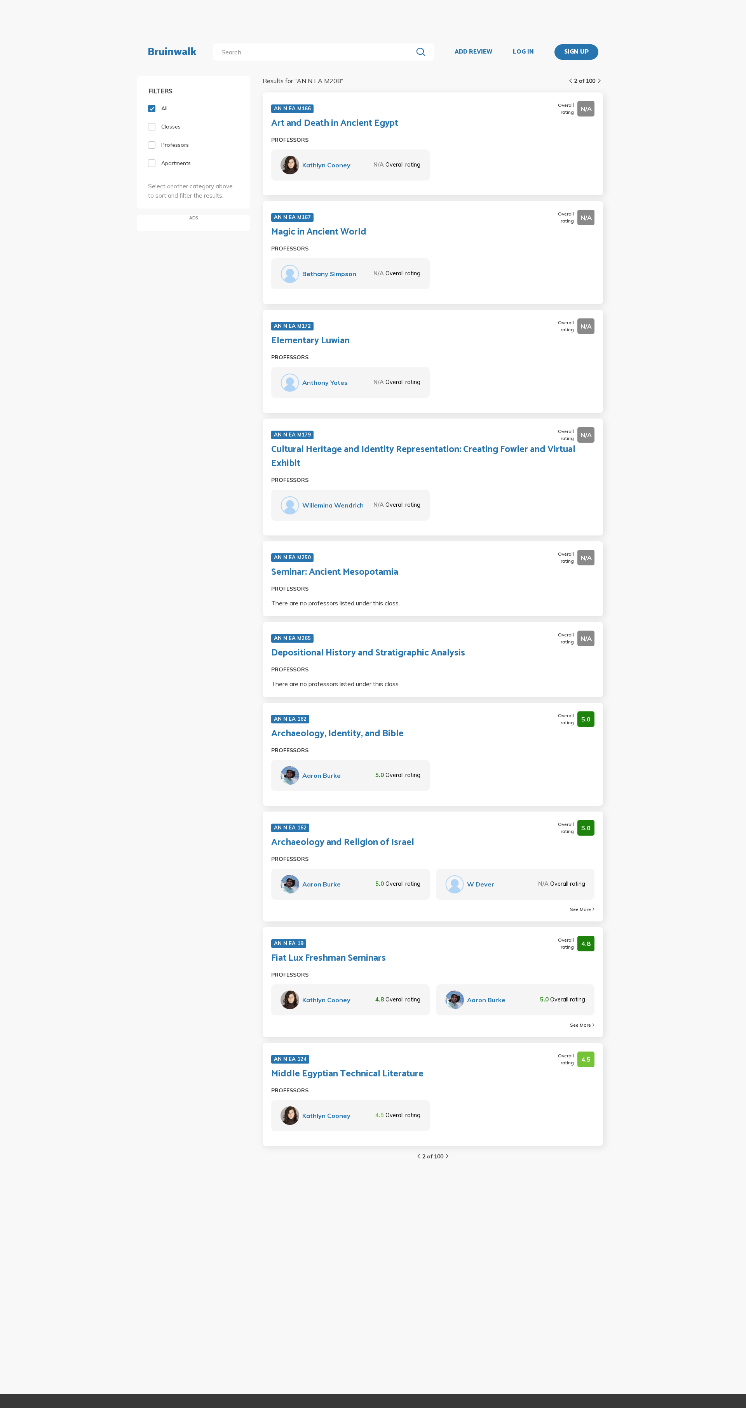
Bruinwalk (172, 52)
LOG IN (523, 52)
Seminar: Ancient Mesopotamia (334, 572)
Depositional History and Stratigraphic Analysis (368, 653)
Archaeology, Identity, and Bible (337, 734)
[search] (314, 52)
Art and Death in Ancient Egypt (334, 123)
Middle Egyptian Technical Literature (347, 1074)
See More (580, 909)
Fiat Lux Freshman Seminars (328, 958)
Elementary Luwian (310, 341)
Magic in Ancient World (318, 232)
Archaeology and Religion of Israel (342, 843)
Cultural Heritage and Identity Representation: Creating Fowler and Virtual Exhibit (423, 457)
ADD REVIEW (473, 52)
